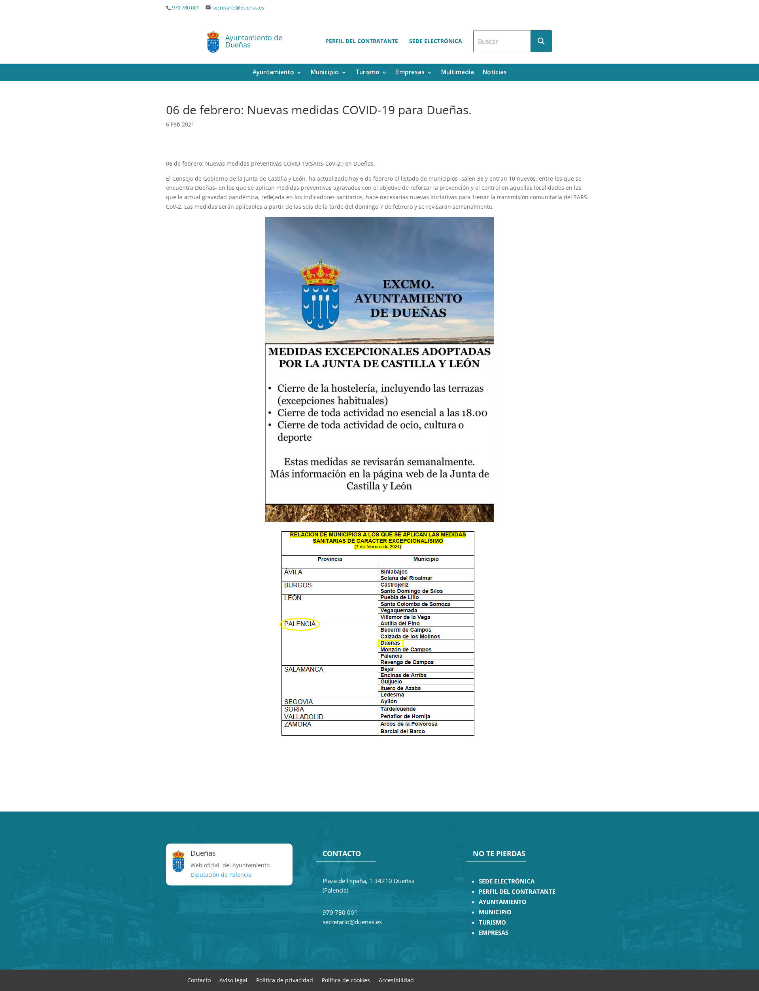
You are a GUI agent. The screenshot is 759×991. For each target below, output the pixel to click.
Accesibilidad (396, 979)
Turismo (367, 73)
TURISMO (492, 922)
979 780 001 (185, 7)
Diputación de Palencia (221, 874)
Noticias (495, 73)
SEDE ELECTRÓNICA (506, 881)
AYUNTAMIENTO (503, 902)
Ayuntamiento (273, 73)
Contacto (199, 979)
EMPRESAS (493, 933)
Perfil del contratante (361, 41)
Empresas (410, 73)
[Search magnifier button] (541, 41)
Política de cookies (346, 979)
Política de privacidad (284, 979)
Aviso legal (233, 979)
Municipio (325, 73)
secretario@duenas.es (238, 7)
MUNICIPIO (495, 912)
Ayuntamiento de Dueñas (253, 41)
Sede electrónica (435, 41)
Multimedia (457, 73)
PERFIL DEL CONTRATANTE (517, 891)
